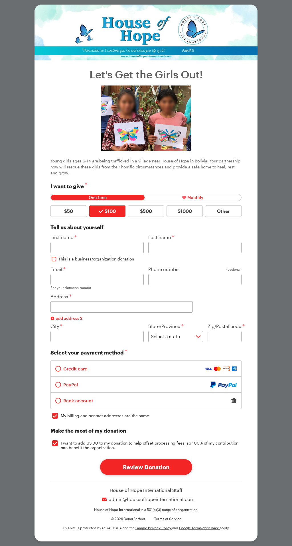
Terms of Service (167, 519)
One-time (98, 197)
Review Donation (146, 467)
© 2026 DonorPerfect (128, 519)
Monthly (195, 197)
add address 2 (69, 318)
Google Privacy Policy (153, 528)
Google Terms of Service (199, 528)
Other (223, 211)
